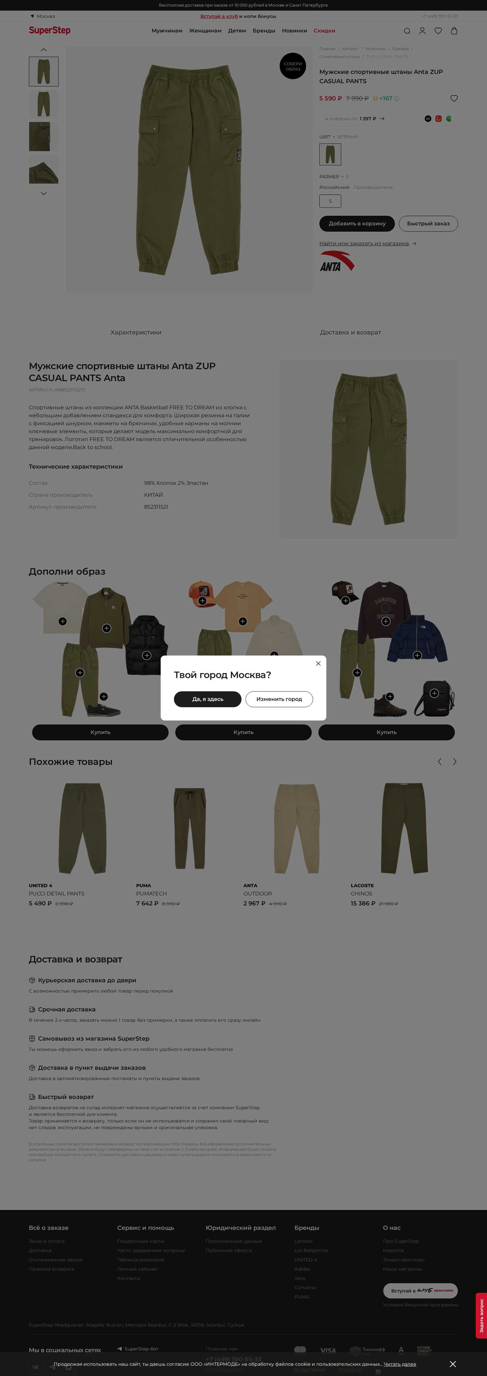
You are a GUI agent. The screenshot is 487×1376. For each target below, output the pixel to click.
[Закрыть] (318, 663)
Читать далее (400, 1364)
